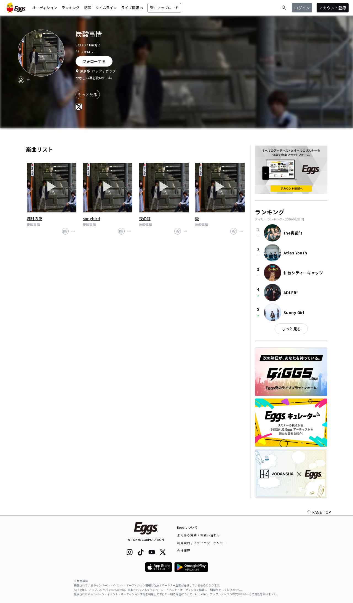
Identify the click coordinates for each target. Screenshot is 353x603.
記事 (87, 7)
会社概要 (183, 550)
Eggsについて (187, 527)
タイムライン (106, 7)
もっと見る (87, 94)
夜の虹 (145, 218)
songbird (91, 218)
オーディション (44, 7)
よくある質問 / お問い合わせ (198, 535)
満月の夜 (34, 218)
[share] (21, 80)
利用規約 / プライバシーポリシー (202, 543)
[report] (28, 80)
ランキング (70, 7)
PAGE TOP (321, 512)
